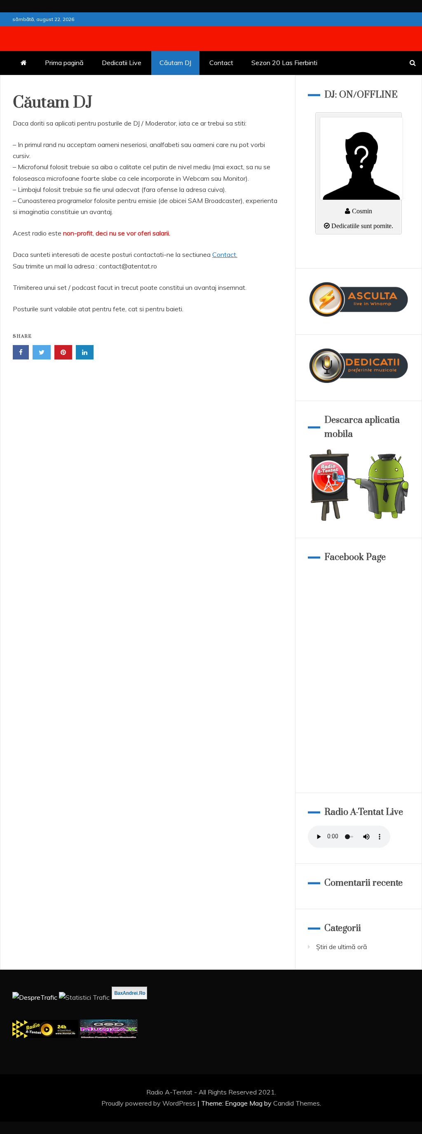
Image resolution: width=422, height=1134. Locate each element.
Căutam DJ (175, 62)
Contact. (224, 254)
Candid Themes (296, 1103)
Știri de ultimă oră (341, 947)
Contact (221, 62)
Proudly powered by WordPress (149, 1103)
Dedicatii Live (121, 62)
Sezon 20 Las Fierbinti (284, 62)
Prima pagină (64, 62)
